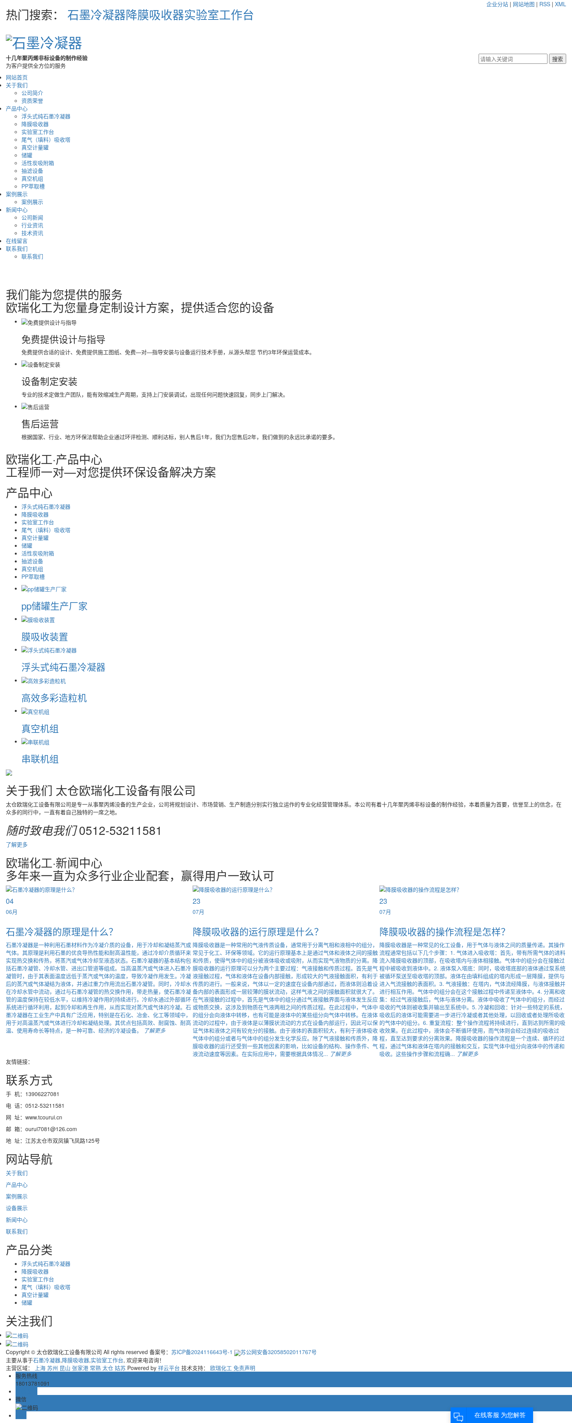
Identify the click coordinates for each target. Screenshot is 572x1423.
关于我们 (17, 85)
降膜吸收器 (155, 14)
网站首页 (17, 77)
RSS (544, 4)
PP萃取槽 (33, 186)
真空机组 (32, 178)
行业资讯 (32, 225)
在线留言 (17, 240)
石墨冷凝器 (96, 14)
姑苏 (120, 1368)
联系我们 (17, 248)
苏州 (52, 1368)
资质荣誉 (32, 100)
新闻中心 (17, 209)
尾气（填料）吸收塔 (45, 139)
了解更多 (17, 844)
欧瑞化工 (221, 1368)
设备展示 (17, 1208)
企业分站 (497, 4)
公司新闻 (32, 217)
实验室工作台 (219, 14)
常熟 (95, 1368)
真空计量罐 (35, 147)
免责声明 (244, 1368)
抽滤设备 (32, 170)
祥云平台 (169, 1368)
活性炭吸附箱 (37, 163)
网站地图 (524, 4)
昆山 (65, 1368)
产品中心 (17, 108)
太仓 (107, 1368)
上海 (40, 1368)
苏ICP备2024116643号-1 (202, 1352)
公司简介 (32, 93)
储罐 (26, 155)
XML (560, 4)
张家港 (80, 1368)
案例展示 (17, 194)
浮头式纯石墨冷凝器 (45, 116)
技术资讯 (32, 233)
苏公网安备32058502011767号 (278, 1352)
